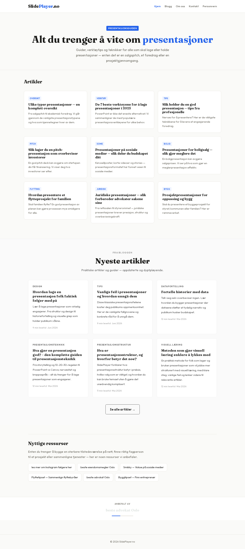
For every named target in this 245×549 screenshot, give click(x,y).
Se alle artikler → (122, 409)
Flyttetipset (122, 510)
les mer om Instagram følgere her (52, 467)
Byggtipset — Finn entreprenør (136, 477)
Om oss (180, 6)
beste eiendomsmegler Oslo (98, 467)
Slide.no (43, 6)
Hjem (157, 6)
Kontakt (194, 6)
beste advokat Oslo (98, 477)
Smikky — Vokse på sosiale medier (143, 467)
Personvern (210, 6)
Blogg (168, 6)
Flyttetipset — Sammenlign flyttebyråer (55, 477)
